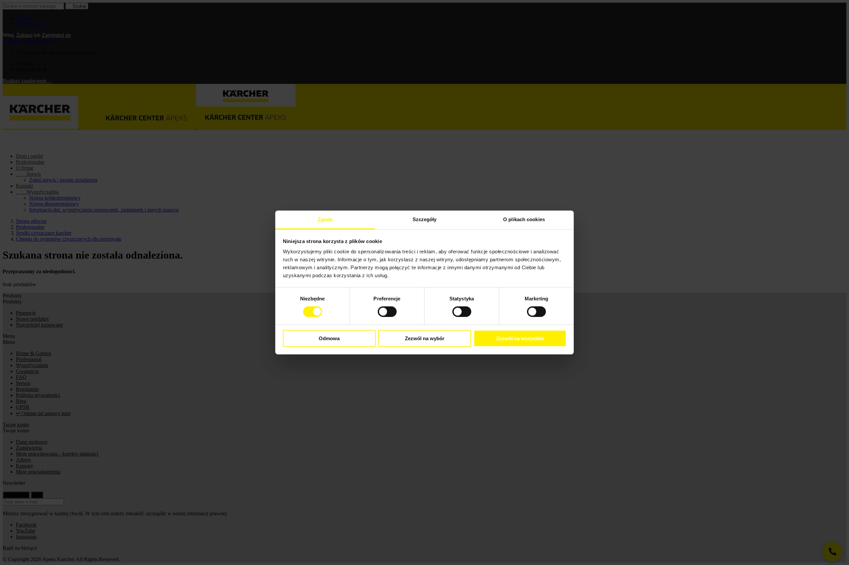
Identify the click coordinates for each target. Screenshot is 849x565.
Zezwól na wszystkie (520, 338)
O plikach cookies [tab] (524, 219)
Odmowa (329, 338)
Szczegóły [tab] (425, 219)
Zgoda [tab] (325, 219)
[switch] (387, 311)
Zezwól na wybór (424, 338)
